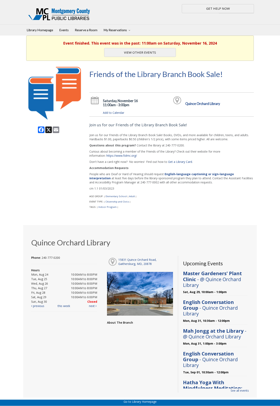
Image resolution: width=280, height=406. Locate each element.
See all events (240, 390)
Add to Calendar (113, 113)
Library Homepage (40, 30)
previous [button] (38, 306)
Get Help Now (218, 8)
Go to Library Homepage (140, 402)
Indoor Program (107, 206)
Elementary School (116, 196)
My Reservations (115, 30)
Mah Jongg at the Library (214, 334)
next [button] (92, 306)
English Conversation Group (210, 308)
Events (64, 30)
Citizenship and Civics (117, 201)
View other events (140, 52)
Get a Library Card (180, 162)
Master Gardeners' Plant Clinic (212, 279)
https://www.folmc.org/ (121, 156)
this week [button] (64, 306)
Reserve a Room (86, 30)
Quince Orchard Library (202, 104)
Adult (132, 196)
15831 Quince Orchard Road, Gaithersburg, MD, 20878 (137, 262)
